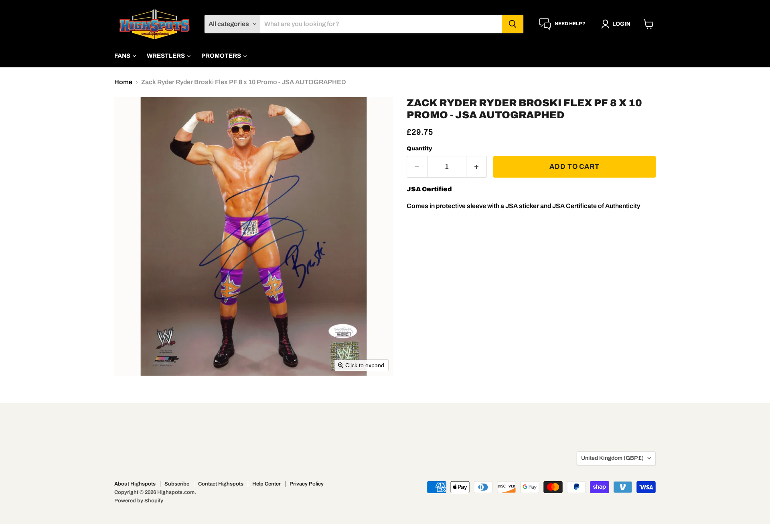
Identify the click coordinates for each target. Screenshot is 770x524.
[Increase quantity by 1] (476, 167)
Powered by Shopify (138, 501)
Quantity (419, 149)
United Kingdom (612, 458)
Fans (123, 56)
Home (123, 82)
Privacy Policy (307, 484)
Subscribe (176, 484)
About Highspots (135, 484)
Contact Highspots (220, 484)
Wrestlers (166, 56)
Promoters (221, 56)
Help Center (266, 484)
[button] (617, 24)
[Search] (512, 24)
